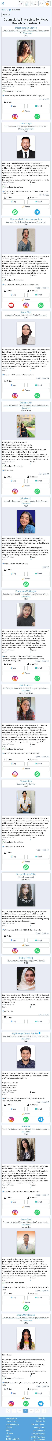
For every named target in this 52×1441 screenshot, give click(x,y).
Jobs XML (16, 1439)
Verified (9, 1427)
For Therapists (39, 1431)
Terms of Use (11, 1421)
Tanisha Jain (26, 402)
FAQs (8, 1430)
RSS (9, 1439)
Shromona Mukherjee (26, 591)
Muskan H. (26, 498)
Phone (27, 111)
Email (39, 106)
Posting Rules (39, 1427)
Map (14, 106)
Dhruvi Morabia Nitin (26, 874)
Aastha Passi (26, 685)
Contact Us (40, 1421)
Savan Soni (26, 1219)
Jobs (8, 1436)
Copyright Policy (12, 1424)
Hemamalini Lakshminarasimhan (26, 219)
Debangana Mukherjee (26, 27)
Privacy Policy (11, 1419)
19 (31, 559)
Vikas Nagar (26, 123)
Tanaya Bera (26, 781)
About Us (41, 1418)
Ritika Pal (26, 1126)
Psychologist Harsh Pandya (24, 1033)
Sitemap (9, 1433)
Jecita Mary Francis (26, 1315)
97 (37, 1411)
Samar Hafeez (26, 957)
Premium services (38, 1434)
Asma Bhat (26, 312)
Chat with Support (38, 1424)
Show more (27, 33)
